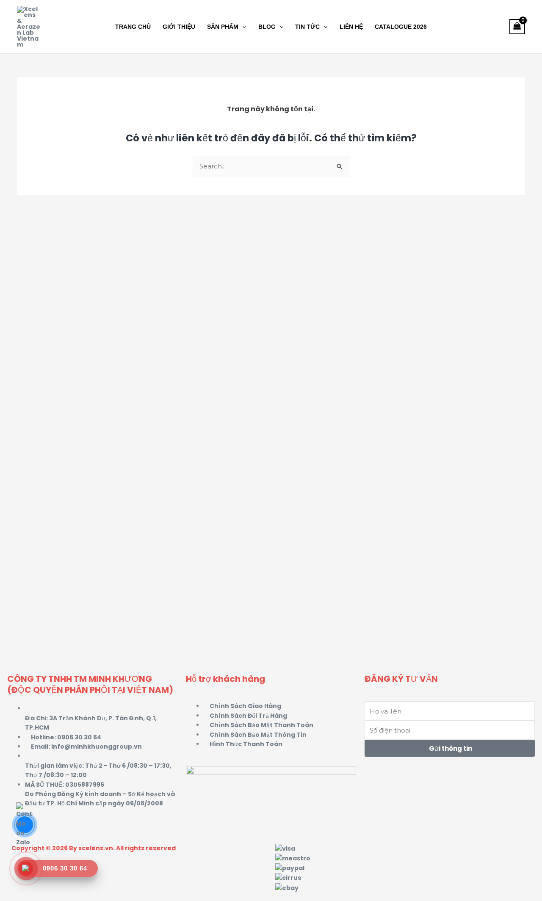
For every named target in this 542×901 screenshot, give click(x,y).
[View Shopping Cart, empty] (517, 27)
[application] (242, 27)
